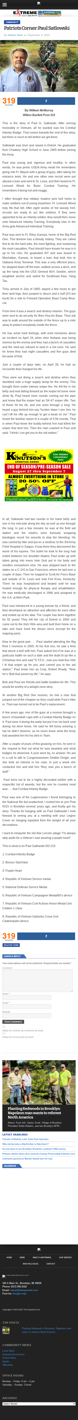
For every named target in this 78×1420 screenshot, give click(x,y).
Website (6, 1012)
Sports (5, 1361)
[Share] (46, 101)
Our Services (65, 1257)
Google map (19, 1293)
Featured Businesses (13, 1354)
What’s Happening (42, 1257)
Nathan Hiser (15, 35)
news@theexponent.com (24, 1290)
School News (9, 1357)
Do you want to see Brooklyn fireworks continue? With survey (34, 1149)
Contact (50, 1264)
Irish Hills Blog (30, 1264)
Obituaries (7, 1365)
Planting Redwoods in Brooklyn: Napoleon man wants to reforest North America (34, 1112)
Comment (7, 968)
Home (9, 1257)
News (22, 1257)
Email (5, 1003)
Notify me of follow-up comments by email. (23, 1030)
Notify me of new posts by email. (18, 1037)
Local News (8, 1350)
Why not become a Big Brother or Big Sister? (25, 1144)
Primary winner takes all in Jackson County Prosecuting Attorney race (38, 1154)
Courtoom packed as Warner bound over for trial (27, 1158)
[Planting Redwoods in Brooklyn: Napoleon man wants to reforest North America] (38, 1103)
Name (6, 994)
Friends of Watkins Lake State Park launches (25, 1139)
